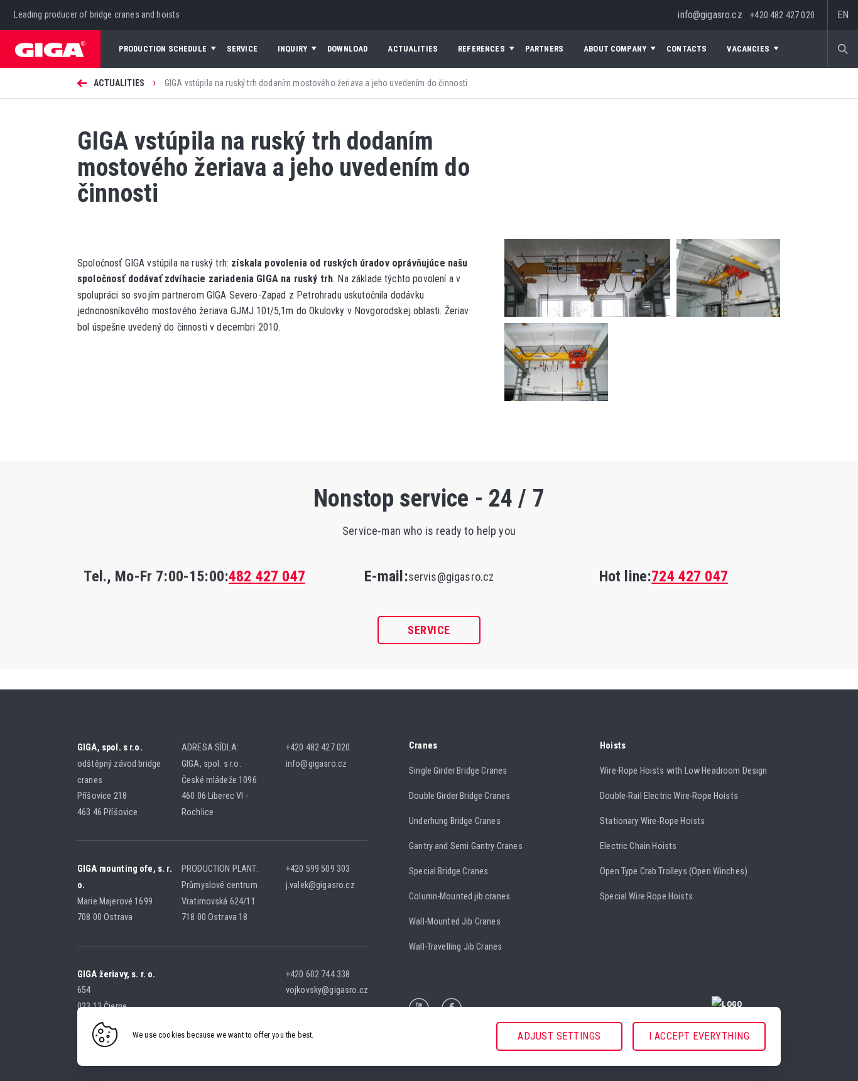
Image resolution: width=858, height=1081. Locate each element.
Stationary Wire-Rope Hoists (652, 821)
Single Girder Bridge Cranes (458, 770)
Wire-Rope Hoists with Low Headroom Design (684, 770)
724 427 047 (689, 576)
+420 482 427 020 (782, 15)
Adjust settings (559, 1036)
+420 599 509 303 (319, 869)
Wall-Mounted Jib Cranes (455, 921)
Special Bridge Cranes (448, 871)
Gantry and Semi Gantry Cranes (466, 846)
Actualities (119, 83)
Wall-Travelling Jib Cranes (455, 946)
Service (429, 630)
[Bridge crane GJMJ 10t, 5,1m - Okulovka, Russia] (725, 320)
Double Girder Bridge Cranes (459, 796)
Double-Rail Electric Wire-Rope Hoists (669, 796)
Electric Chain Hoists (638, 846)
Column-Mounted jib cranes (459, 896)
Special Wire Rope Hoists (646, 896)
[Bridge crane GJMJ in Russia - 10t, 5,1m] (556, 397)
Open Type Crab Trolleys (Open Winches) (673, 871)
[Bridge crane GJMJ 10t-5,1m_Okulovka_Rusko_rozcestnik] (587, 320)
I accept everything (699, 1036)
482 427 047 (267, 576)
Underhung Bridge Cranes (455, 821)
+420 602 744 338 (319, 974)
